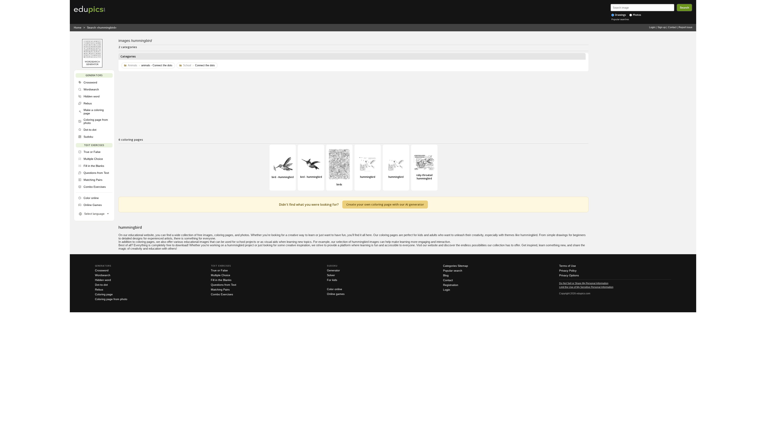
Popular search (452, 270)
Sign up (661, 27)
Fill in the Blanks (221, 280)
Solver (331, 275)
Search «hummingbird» (101, 27)
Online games (336, 294)
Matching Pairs (220, 289)
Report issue (685, 27)
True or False (219, 270)
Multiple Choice (220, 275)
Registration (450, 285)
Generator (333, 270)
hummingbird (367, 177)
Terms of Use (567, 265)
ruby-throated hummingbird (424, 176)
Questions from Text (223, 284)
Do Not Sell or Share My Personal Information (583, 283)
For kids (332, 280)
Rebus (99, 289)
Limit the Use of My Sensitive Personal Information (586, 287)
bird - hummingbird (311, 177)
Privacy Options (569, 275)
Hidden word (103, 280)
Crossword (102, 270)
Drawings (620, 15)
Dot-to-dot (101, 284)
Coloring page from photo (111, 299)
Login (652, 27)
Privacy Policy (567, 270)
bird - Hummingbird (283, 177)
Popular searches (620, 19)
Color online (334, 289)
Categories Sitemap (455, 265)
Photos (636, 15)
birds (339, 184)
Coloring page (104, 294)
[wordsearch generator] (92, 66)
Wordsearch (102, 275)
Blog (446, 275)
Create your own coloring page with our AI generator (385, 204)
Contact (672, 27)
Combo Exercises (222, 294)
